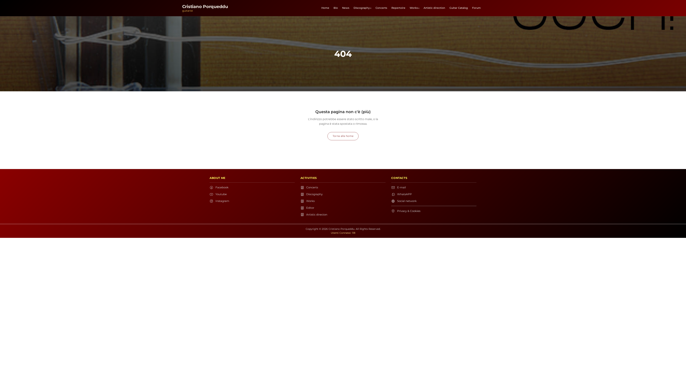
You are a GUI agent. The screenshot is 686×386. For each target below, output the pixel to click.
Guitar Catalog (458, 7)
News (345, 7)
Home (325, 7)
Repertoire (398, 7)
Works (414, 7)
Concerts (381, 7)
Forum (476, 7)
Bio (336, 7)
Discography (362, 7)
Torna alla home (343, 136)
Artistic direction (434, 7)
